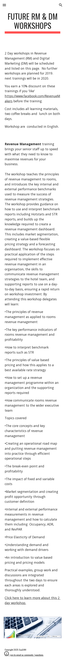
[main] (32, 22)
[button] (4, 5)
